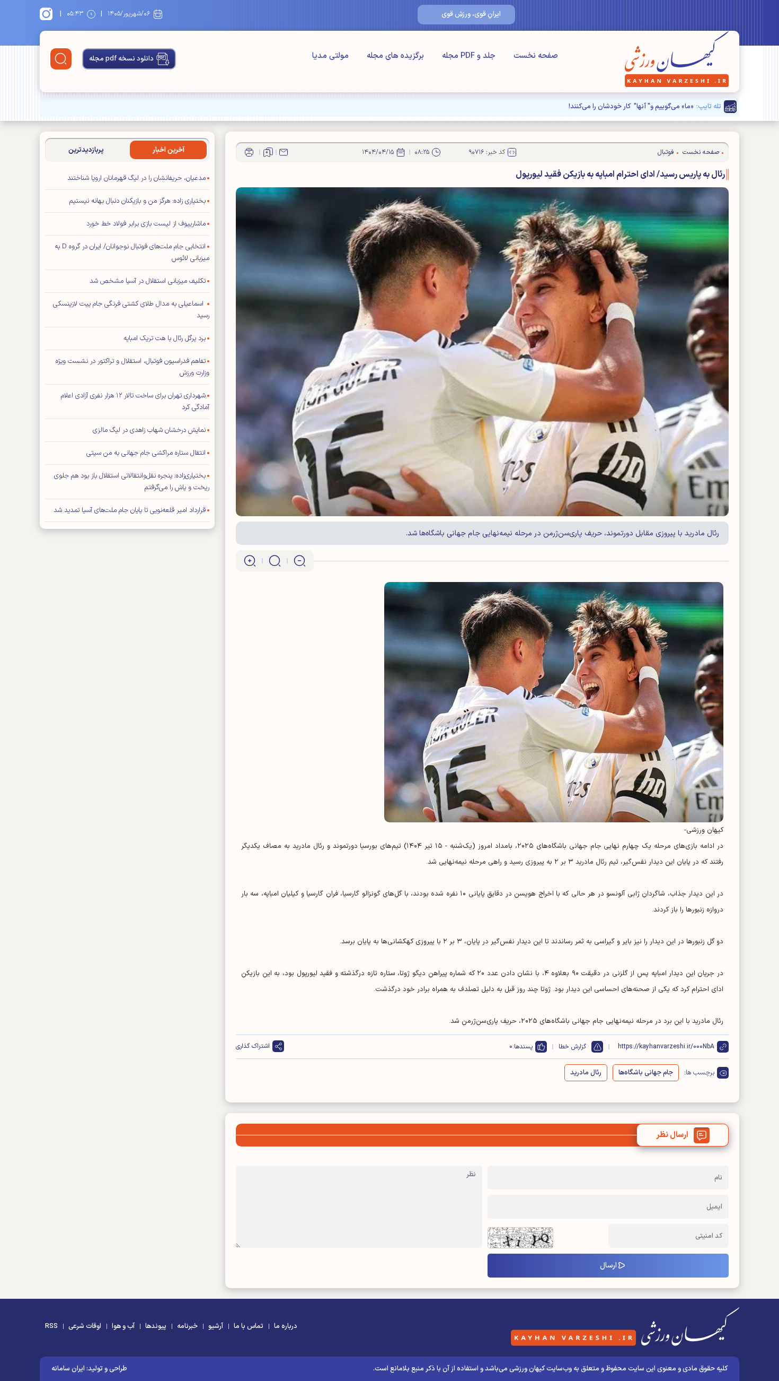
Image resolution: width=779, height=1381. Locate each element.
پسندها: (522, 1047)
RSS (51, 1326)
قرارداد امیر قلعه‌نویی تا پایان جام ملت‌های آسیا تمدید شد (130, 510)
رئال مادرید (585, 1072)
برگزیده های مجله (395, 56)
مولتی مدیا (330, 56)
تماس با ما (248, 1326)
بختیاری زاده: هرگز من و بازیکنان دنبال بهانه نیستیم (137, 201)
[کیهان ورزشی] (677, 59)
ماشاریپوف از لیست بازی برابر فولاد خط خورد (146, 224)
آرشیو (215, 1326)
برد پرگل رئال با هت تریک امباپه (164, 338)
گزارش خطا (572, 1047)
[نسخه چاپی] (249, 152)
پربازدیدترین (86, 150)
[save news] (268, 152)
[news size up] (249, 560)
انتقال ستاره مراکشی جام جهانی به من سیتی (146, 453)
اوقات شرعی (84, 1326)
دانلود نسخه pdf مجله (121, 59)
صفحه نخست (536, 56)
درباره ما (285, 1326)
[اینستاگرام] (48, 13)
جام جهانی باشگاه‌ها (645, 1072)
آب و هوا (123, 1326)
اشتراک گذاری (253, 1046)
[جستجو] (61, 59)
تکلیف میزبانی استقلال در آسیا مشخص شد (148, 281)
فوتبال (666, 152)
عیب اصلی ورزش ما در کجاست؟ (649, 106)
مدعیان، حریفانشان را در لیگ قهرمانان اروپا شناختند (136, 178)
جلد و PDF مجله (468, 56)
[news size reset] (274, 560)
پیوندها (155, 1326)
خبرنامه (187, 1326)
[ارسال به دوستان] (283, 152)
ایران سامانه (68, 1368)
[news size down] (299, 560)
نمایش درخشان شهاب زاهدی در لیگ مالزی (149, 430)
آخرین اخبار (168, 150)
